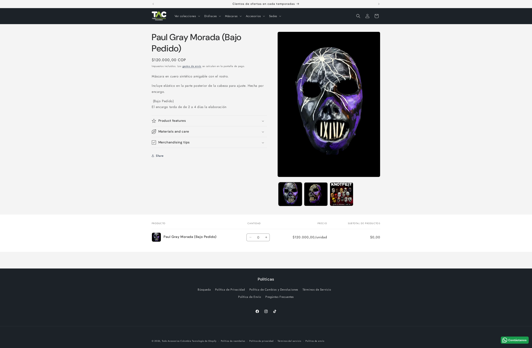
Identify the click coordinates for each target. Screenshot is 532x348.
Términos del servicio (289, 340)
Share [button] (160, 156)
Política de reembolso (233, 340)
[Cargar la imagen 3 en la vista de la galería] (341, 194)
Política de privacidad (261, 340)
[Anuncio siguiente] (378, 4)
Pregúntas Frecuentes (279, 297)
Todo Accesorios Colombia (176, 341)
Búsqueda (204, 289)
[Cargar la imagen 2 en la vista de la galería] (316, 194)
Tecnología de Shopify (204, 341)
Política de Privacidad (230, 289)
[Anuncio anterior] (153, 4)
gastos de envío (192, 66)
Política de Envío (249, 297)
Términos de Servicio (317, 289)
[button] (187, 16)
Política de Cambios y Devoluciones (273, 289)
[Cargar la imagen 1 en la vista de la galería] (290, 194)
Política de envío (314, 340)
